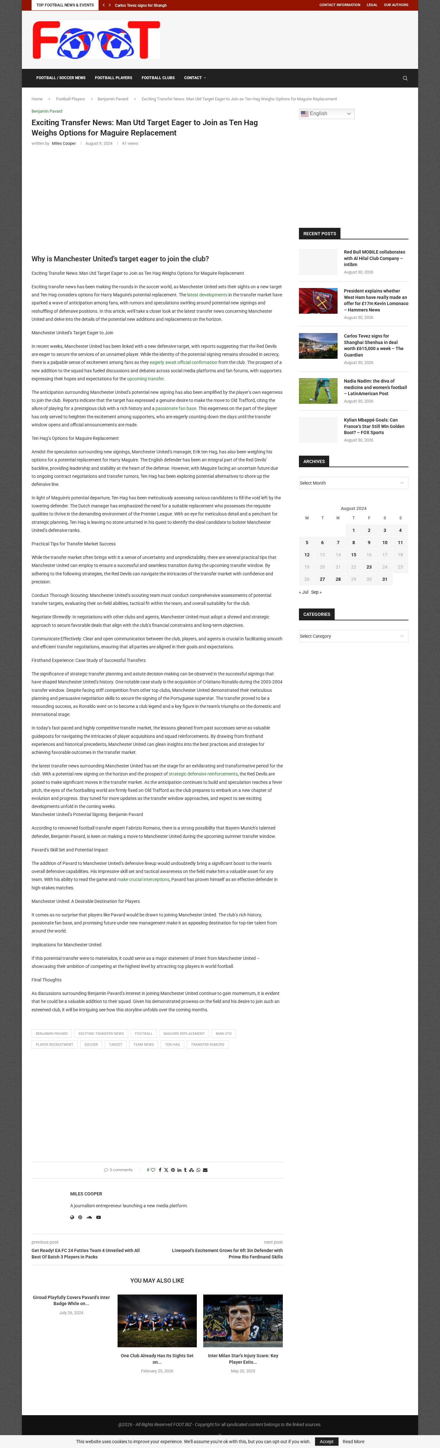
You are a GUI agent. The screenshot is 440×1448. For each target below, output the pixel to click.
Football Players (113, 78)
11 (400, 542)
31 (384, 579)
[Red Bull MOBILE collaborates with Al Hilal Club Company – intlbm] (318, 262)
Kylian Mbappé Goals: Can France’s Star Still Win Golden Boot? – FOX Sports (374, 426)
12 (307, 554)
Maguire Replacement (184, 1034)
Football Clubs (158, 78)
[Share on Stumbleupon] (191, 1170)
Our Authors (396, 5)
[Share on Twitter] (166, 1170)
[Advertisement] (291, 38)
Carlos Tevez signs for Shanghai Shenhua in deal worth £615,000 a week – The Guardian (374, 345)
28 (338, 579)
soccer (91, 1045)
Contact (193, 78)
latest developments (207, 294)
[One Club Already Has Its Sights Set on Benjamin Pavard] (157, 1321)
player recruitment (54, 1045)
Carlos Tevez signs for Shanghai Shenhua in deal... (158, 5)
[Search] (405, 78)
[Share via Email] (205, 1170)
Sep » (316, 592)
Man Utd (224, 1034)
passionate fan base (176, 408)
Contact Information (340, 5)
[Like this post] (153, 1170)
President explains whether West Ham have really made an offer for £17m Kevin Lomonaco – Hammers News (376, 300)
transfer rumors (208, 1045)
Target (115, 1045)
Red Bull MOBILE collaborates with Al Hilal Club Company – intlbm (374, 258)
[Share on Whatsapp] (198, 1170)
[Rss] (396, 78)
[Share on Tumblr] (185, 1170)
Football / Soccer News (60, 78)
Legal (372, 5)
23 (369, 567)
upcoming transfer (145, 378)
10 (384, 542)
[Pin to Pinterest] (173, 1170)
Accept (327, 1441)
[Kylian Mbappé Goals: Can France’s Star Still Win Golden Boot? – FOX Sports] (318, 430)
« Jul (303, 592)
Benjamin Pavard (113, 99)
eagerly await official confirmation (183, 362)
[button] (103, 5)
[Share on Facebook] (160, 1170)
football (144, 1034)
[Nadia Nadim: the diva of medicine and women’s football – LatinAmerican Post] (318, 391)
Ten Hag (172, 1045)
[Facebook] (389, 78)
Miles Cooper (86, 1193)
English (318, 113)
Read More (353, 1441)
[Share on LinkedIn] (179, 1170)
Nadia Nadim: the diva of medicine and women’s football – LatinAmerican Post (375, 387)
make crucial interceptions (143, 879)
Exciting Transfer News (101, 1034)
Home (37, 99)
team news (143, 1045)
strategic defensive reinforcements (203, 773)
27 (322, 579)
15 (353, 554)
